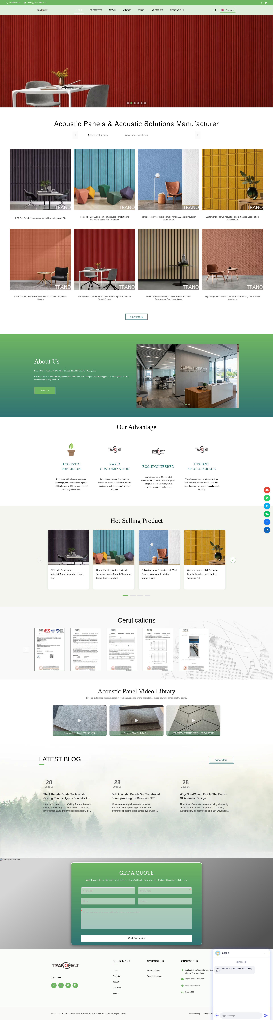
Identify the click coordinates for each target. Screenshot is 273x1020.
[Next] (233, 560)
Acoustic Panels (153, 970)
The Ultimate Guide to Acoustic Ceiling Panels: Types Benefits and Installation (67, 796)
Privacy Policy (194, 1013)
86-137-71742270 (192, 985)
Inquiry (116, 993)
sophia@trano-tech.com (36, 3)
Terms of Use (208, 1013)
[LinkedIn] (266, 3)
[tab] (128, 103)
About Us (157, 10)
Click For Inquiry (136, 938)
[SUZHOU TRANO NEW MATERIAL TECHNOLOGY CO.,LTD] (42, 10)
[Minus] (266, 953)
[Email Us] (267, 490)
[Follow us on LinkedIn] (267, 530)
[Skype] (267, 506)
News (112, 10)
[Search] (215, 10)
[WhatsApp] (267, 498)
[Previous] (40, 560)
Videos (127, 10)
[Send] (266, 1015)
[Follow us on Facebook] (267, 522)
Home (79, 10)
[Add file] (217, 1015)
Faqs (141, 10)
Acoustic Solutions (154, 976)
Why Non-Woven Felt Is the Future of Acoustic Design (203, 796)
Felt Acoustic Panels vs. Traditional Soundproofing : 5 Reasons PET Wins (136, 796)
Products (96, 10)
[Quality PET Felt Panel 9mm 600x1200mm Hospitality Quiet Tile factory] (68, 547)
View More (136, 316)
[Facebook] (262, 3)
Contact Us (177, 10)
